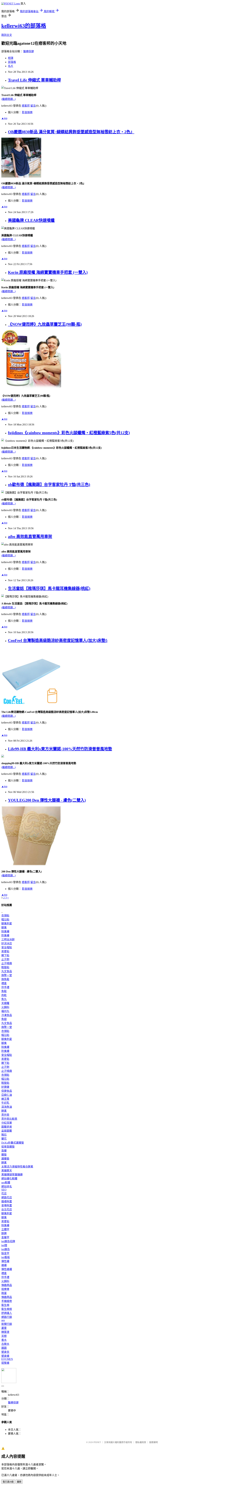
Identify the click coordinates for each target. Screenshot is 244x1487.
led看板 (5, 1257)
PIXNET (97, 1442)
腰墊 (4, 1154)
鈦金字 (5, 1253)
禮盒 (4, 983)
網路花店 (6, 1197)
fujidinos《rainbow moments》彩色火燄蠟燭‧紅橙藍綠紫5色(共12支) (69, 433)
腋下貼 (5, 955)
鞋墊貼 (5, 967)
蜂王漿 (5, 1098)
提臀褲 (5, 1362)
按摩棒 (5, 1289)
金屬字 (5, 1237)
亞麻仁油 (6, 1094)
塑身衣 (5, 1352)
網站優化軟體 (9, 1178)
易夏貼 (5, 951)
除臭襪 (5, 931)
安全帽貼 (6, 947)
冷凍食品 (6, 1015)
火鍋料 (5, 1007)
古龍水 (5, 1344)
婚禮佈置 (6, 1201)
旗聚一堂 (6, 975)
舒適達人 (6, 1313)
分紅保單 (6, 1122)
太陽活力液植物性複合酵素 (17, 1166)
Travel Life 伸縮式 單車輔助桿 (34, 80)
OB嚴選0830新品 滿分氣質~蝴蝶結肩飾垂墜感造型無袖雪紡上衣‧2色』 (71, 132)
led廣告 (5, 1249)
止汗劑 (5, 959)
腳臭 (4, 927)
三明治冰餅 (8, 939)
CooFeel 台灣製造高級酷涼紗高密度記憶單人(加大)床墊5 (57, 640)
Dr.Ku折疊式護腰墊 (12, 1142)
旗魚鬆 (5, 979)
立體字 (5, 1229)
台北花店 (6, 1209)
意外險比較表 (9, 1118)
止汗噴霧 (6, 963)
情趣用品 (6, 1285)
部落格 (12, 62)
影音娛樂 (27, 112)
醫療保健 (28, 51)
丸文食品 (6, 971)
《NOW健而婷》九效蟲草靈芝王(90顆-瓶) (45, 324)
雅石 (4, 1134)
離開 (19, 1482)
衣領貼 (5, 915)
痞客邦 (26, 105)
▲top (4, 118)
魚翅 (4, 1019)
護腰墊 (5, 1158)
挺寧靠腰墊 (8, 1146)
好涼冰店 (6, 943)
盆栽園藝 (6, 1130)
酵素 (4, 1110)
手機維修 (6, 1301)
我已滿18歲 (8, 1482)
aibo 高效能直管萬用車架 (30, 536)
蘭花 (4, 1138)
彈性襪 (5, 1261)
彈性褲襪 (6, 1269)
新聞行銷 (6, 1324)
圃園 (4, 1348)
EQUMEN (7, 1359)
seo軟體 (5, 1182)
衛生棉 (5, 1305)
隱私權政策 (140, 1442)
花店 (4, 1193)
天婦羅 (5, 1003)
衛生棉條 (6, 1309)
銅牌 (4, 1233)
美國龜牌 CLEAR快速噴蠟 (31, 220)
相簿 (10, 58)
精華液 (5, 1332)
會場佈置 (6, 1205)
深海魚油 (6, 1106)
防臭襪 (5, 935)
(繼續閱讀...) (8, 99)
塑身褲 (5, 1355)
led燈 (4, 1245)
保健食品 (6, 1090)
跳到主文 (6, 35)
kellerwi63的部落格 (23, 26)
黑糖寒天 (6, 1170)
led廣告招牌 (8, 1241)
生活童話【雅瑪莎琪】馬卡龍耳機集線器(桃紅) (49, 588)
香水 (4, 1340)
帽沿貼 (5, 919)
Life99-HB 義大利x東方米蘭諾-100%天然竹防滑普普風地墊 (60, 749)
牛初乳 (5, 1102)
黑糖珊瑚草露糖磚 (12, 1174)
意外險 (5, 1114)
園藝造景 (6, 1126)
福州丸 (5, 1011)
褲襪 (4, 1265)
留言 (33, 105)
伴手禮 (5, 987)
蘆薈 (4, 1328)
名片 (10, 66)
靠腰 (4, 1150)
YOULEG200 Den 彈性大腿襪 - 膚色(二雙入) (47, 800)
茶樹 (4, 1336)
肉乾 (4, 995)
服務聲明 (153, 1442)
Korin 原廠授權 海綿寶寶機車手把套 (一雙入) (48, 272)
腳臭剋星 (6, 923)
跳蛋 (4, 1293)
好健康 (5, 1086)
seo (3, 1320)
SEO (3, 1189)
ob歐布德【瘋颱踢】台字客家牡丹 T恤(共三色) (49, 484)
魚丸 (4, 999)
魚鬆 (4, 991)
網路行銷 (6, 1317)
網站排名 (6, 1186)
